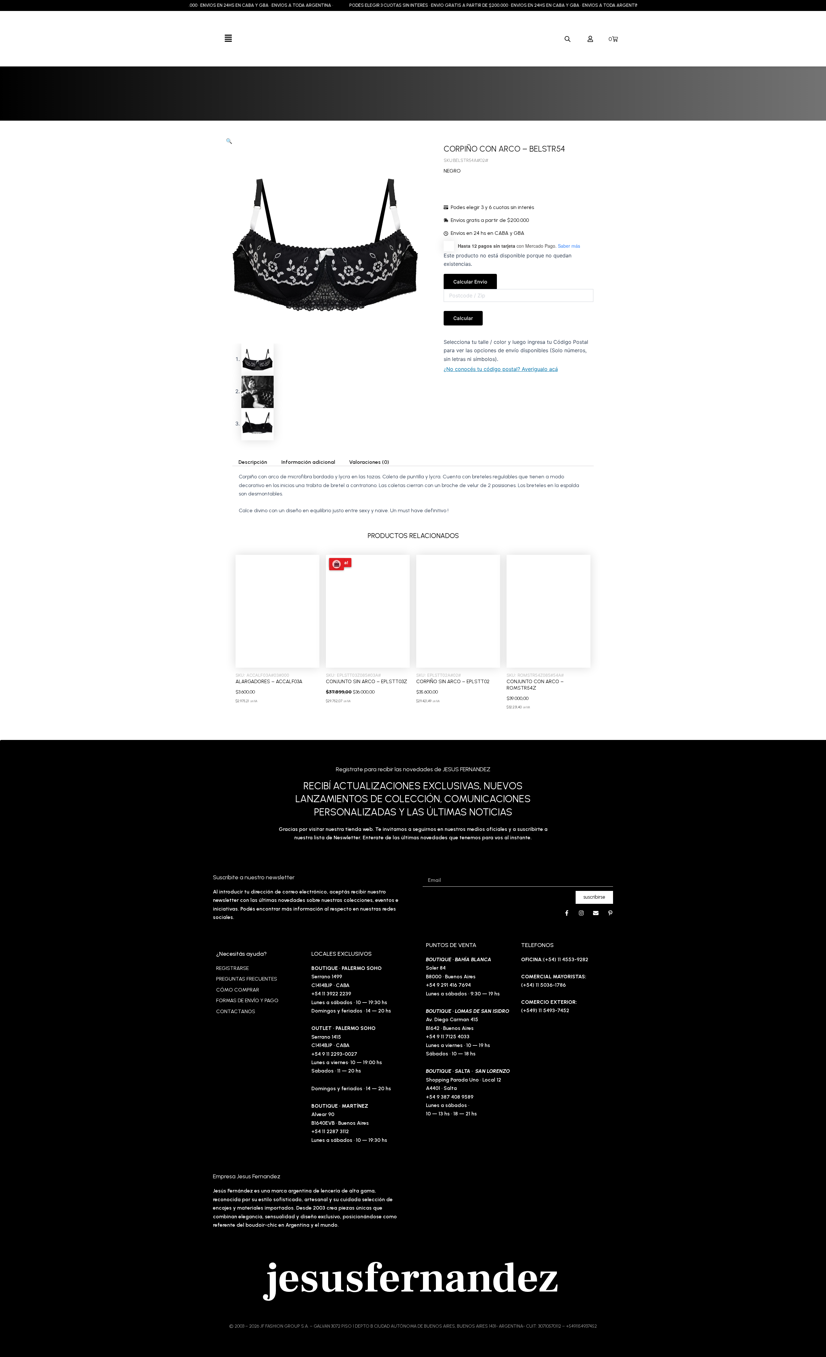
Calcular (463, 318)
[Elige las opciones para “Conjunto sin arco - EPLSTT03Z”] (336, 564)
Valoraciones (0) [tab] (369, 462)
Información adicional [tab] (308, 462)
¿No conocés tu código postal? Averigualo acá (501, 369)
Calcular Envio (470, 282)
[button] (228, 38)
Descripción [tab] (252, 462)
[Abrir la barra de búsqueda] (567, 39)
